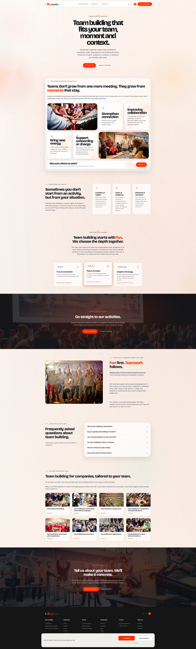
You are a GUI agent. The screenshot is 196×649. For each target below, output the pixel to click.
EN (135, 4)
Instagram (140, 626)
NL (128, 4)
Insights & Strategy (87, 628)
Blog (101, 628)
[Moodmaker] (52, 4)
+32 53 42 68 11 (123, 626)
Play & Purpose (86, 626)
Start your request (145, 4)
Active (65, 628)
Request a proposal (105, 65)
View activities (89, 65)
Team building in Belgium (51, 628)
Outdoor (65, 626)
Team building (83, 4)
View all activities (90, 331)
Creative (65, 630)
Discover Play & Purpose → (94, 281)
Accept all (127, 638)
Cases (102, 630)
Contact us (141, 164)
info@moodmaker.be (124, 623)
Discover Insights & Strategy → (125, 282)
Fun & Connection (86, 623)
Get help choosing (106, 331)
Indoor (65, 623)
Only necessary (144, 638)
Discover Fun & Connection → (65, 282)
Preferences (135, 642)
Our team (102, 626)
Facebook (140, 628)
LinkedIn (139, 623)
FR (132, 4)
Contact (105, 4)
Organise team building (51, 626)
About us (95, 4)
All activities (48, 623)
